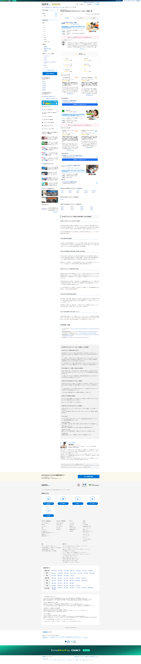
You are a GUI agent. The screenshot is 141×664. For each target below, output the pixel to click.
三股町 (81, 208)
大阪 (64, 580)
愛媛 (64, 582)
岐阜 (52, 575)
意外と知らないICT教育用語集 (48, 119)
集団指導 (45, 46)
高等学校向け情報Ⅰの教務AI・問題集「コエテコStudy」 (71, 558)
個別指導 (45, 50)
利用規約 (84, 523)
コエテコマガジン (44, 526)
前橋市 (67, 573)
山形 (83, 570)
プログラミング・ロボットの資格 (49, 128)
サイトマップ (85, 537)
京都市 (61, 580)
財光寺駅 (44, 87)
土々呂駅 (44, 83)
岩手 (65, 570)
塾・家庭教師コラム (45, 531)
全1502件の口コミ (76, 23)
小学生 (45, 37)
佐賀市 (61, 587)
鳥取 (52, 585)
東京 (84, 573)
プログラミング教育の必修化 (48, 109)
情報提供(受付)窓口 (72, 529)
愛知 (64, 575)
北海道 (53, 570)
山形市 (86, 570)
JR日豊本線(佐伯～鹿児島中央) (48, 96)
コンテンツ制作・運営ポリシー (87, 539)
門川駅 (43, 81)
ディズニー (46, 67)
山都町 (77, 192)
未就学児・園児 (46, 41)
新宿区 (87, 573)
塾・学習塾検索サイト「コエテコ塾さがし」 (69, 550)
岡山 (64, 585)
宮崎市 (70, 192)
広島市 (73, 585)
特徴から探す (58, 527)
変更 (56, 13)
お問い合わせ (72, 524)
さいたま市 (74, 573)
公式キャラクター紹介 (86, 534)
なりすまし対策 (78, 637)
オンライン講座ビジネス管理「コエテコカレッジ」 (70, 555)
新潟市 (55, 578)
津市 (73, 575)
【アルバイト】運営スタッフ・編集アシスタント (49, 546)
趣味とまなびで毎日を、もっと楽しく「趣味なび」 (70, 560)
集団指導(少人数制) (47, 48)
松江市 (61, 585)
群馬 (65, 573)
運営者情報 (71, 531)
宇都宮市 (61, 573)
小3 (44, 29)
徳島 (52, 582)
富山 (58, 578)
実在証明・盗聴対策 (44, 637)
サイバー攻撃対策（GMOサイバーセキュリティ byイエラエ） (56, 637)
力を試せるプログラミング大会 (48, 125)
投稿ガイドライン (85, 529)
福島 (89, 570)
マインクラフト (46, 55)
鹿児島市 (92, 587)
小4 (44, 31)
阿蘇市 (93, 192)
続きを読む (82, 48)
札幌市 (56, 570)
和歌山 (83, 580)
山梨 (76, 578)
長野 (82, 578)
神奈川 (91, 573)
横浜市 (94, 573)
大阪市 (67, 580)
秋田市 (80, 570)
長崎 (64, 587)
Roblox (45, 57)
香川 (58, 582)
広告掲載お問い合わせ (73, 527)
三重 (71, 575)
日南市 (91, 206)
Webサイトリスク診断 (68, 636)
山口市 (79, 585)
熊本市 (73, 587)
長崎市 (67, 587)
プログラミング (44, 529)
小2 (44, 27)
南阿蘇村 (86, 192)
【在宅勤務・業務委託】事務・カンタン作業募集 (49, 550)
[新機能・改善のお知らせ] (77, 4)
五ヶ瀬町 (86, 190)
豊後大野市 (94, 190)
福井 (70, 578)
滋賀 (52, 580)
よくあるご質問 (97, 2)
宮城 (71, 570)
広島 (70, 585)
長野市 (85, 578)
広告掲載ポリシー (85, 540)
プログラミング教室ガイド (46, 523)
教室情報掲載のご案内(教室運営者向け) (89, 2)
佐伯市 (62, 192)
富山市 (61, 578)
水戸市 (55, 573)
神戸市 (73, 580)
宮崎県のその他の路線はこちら (51, 98)
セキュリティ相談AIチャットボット (77, 636)
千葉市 (81, 573)
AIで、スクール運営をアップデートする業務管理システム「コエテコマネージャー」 (75, 552)
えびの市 (72, 209)
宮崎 (82, 587)
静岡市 (61, 575)
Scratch (45, 59)
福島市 (92, 570)
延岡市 (70, 190)
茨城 (52, 573)
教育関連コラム (44, 534)
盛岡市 (68, 570)
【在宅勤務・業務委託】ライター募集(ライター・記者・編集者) (51, 547)
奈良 (76, 580)
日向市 (62, 190)
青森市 (62, 570)
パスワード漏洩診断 (62, 636)
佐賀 (58, 587)
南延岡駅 (44, 89)
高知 (70, 582)
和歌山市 (86, 580)
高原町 (62, 209)
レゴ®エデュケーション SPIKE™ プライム (50, 62)
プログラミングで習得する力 (48, 116)
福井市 (73, 578)
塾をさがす (55, 211)
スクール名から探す (59, 526)
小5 (44, 33)
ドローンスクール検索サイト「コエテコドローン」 (70, 547)
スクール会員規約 (85, 524)
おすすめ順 (67, 18)
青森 (59, 570)
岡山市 (67, 585)
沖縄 (52, 588)
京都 (58, 580)
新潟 (52, 578)
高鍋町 (77, 190)
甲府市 (79, 578)
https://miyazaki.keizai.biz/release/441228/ (81, 337)
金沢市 (67, 578)
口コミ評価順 (93, 17)
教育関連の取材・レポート (46, 535)
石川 (64, 578)
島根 (58, 585)
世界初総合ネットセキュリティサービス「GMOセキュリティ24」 (50, 636)
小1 (44, 25)
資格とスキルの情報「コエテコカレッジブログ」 (70, 557)
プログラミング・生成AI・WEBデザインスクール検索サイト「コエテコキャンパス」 (75, 546)
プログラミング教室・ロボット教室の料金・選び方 (50, 113)
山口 (76, 585)
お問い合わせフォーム (92, 465)
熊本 (70, 587)
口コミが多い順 (80, 17)
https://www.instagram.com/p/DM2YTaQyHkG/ (87, 333)
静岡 (58, 575)
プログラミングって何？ (47, 106)
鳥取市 (55, 585)
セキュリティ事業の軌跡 (84, 637)
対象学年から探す (59, 524)
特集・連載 (43, 524)
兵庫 (70, 580)
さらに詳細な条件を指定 (50, 70)
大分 (76, 587)
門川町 (72, 208)
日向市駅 (44, 85)
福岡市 (55, 587)
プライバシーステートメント (87, 527)
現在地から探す (58, 529)
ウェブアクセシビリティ (86, 535)
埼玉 (71, 573)
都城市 (72, 206)
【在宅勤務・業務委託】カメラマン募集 (47, 549)
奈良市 (79, 580)
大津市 (55, 580)
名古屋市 (67, 575)
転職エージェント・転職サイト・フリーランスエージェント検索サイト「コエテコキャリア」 (76, 549)
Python (45, 65)
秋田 (77, 570)
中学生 (45, 39)
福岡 (52, 587)
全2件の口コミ (75, 111)
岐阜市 (55, 575)
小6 (44, 35)
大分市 (79, 587)
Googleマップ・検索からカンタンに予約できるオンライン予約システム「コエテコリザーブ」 (77, 554)
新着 (42, 527)
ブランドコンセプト (86, 532)
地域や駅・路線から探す (60, 523)
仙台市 (74, 570)
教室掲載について (72, 526)
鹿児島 (89, 587)
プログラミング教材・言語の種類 (49, 122)
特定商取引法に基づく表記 (87, 526)
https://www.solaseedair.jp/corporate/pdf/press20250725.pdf (86, 331)
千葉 (78, 573)
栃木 (58, 573)
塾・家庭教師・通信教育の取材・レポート (48, 532)
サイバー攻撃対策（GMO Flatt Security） (70, 637)
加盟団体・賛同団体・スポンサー (88, 531)
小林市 (91, 208)
